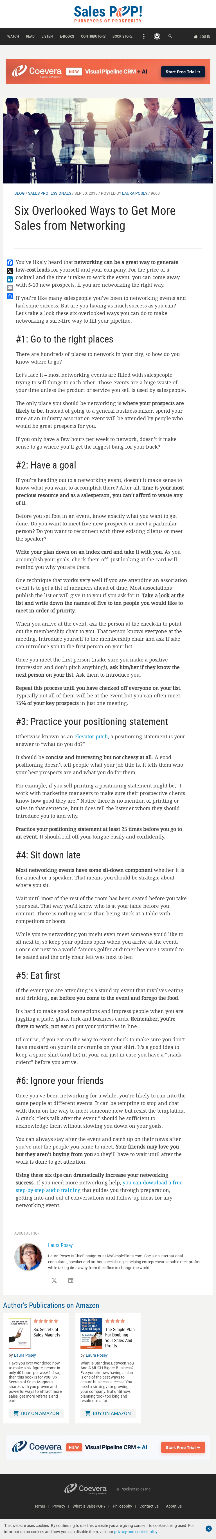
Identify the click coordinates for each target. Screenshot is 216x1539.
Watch (13, 36)
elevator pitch (91, 736)
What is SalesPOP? (89, 1506)
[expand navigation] (143, 36)
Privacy (58, 1506)
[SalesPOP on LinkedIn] (71, 1280)
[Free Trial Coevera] (108, 71)
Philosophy (122, 1506)
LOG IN (204, 36)
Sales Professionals (49, 193)
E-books (67, 36)
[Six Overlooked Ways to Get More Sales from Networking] (108, 140)
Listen (47, 36)
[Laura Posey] (28, 1256)
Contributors (93, 36)
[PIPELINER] (157, 36)
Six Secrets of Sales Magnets (46, 1332)
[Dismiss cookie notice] (209, 1529)
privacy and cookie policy (135, 1531)
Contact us (149, 1506)
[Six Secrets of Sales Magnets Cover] (20, 1333)
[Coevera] (90, 1489)
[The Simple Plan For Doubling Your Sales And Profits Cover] (91, 1333)
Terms (39, 1506)
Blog (19, 193)
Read (30, 36)
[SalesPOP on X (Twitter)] (54, 1280)
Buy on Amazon (39, 1413)
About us (174, 1506)
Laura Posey (134, 193)
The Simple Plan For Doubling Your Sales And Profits (120, 1338)
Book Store (122, 36)
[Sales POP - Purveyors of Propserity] (108, 13)
